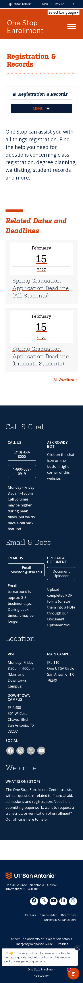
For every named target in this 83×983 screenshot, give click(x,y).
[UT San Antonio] (20, 4)
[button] (72, 4)
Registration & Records (42, 94)
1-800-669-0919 (22, 471)
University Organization (60, 920)
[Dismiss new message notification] (77, 948)
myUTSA (59, 4)
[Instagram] (73, 901)
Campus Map (48, 915)
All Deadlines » (65, 379)
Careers (30, 915)
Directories (68, 915)
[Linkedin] (63, 901)
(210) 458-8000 (22, 454)
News (45, 4)
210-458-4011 (31, 889)
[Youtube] (54, 901)
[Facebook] (34, 901)
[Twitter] (44, 901)
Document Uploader (61, 573)
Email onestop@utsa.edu (26, 569)
